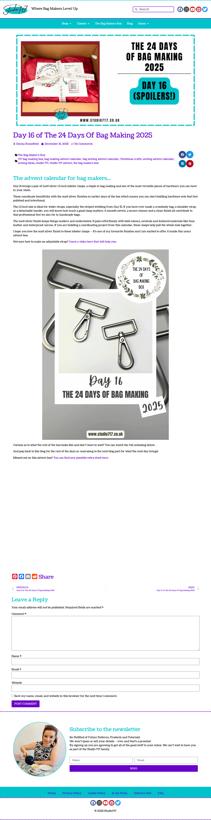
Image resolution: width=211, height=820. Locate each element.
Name (16, 656)
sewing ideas (26, 163)
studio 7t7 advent (61, 163)
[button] (182, 154)
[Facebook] (180, 9)
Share (46, 577)
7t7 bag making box (30, 159)
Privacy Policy (71, 793)
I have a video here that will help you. (93, 242)
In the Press (119, 793)
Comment (19, 614)
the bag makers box (86, 163)
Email (16, 669)
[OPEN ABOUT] (148, 24)
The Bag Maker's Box (31, 155)
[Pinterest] (199, 9)
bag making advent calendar (62, 159)
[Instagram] (186, 9)
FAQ (161, 793)
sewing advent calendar (158, 159)
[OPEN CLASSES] (88, 24)
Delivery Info (142, 793)
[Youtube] (192, 9)
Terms (51, 793)
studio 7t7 (42, 163)
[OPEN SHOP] (70, 24)
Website (17, 683)
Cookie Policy (96, 793)
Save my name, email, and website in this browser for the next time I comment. (65, 696)
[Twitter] (205, 9)
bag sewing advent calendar (101, 159)
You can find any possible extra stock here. (81, 458)
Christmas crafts (131, 159)
